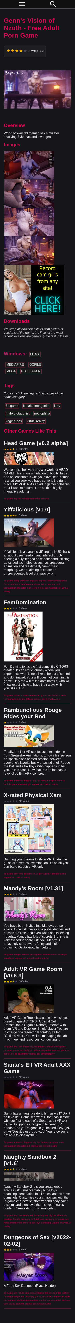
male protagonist (17, 413)
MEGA (35, 354)
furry (57, 405)
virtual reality (36, 421)
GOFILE (35, 364)
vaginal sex (14, 421)
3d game (12, 405)
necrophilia (42, 413)
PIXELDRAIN (31, 371)
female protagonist (36, 405)
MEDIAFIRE (15, 364)
